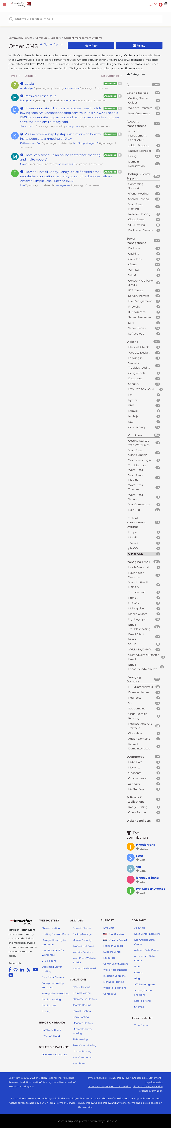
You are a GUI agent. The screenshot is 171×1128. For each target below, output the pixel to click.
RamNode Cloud (51, 1029)
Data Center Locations (147, 933)
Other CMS (23, 46)
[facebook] (10, 969)
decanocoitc (27, 126)
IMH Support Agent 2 (86, 143)
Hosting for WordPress (55, 934)
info (22, 185)
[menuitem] (150, 4)
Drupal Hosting (82, 992)
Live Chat (108, 927)
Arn (138, 866)
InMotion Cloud (51, 1035)
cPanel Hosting (82, 986)
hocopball (26, 100)
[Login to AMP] (155, 4)
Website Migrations (114, 987)
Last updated (110, 75)
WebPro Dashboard (84, 968)
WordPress (79, 1063)
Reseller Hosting (51, 999)
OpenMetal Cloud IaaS (55, 1054)
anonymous (71, 88)
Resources (109, 957)
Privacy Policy (116, 1077)
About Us (139, 927)
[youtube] (35, 969)
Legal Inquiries (153, 1082)
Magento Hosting (83, 1022)
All (143, 84)
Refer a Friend (142, 1000)
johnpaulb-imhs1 (147, 877)
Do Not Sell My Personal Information (109, 1086)
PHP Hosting (80, 1039)
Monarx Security (82, 940)
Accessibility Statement (147, 1077)
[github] (16, 969)
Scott (139, 855)
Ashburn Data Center (146, 950)
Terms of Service (96, 1077)
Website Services (83, 952)
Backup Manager (83, 934)
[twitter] (29, 969)
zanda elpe (26, 88)
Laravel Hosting (82, 1010)
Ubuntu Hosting (82, 1051)
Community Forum (20, 37)
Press (137, 966)
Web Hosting (49, 920)
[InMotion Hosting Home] (23, 4)
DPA (128, 1077)
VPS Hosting (49, 960)
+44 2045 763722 (117, 939)
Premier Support (113, 945)
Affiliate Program (144, 984)
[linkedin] (22, 969)
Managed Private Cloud (55, 993)
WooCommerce (82, 1057)
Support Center (112, 951)
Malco (23, 164)
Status (29, 75)
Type (14, 75)
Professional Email (83, 946)
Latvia (29, 84)
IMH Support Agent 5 (150, 888)
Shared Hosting (51, 928)
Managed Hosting (113, 981)
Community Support (48, 37)
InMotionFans (145, 844)
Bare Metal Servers (53, 977)
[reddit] (11, 975)
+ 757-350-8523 (115, 933)
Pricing (46, 1011)
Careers (138, 972)
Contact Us (109, 993)
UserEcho (110, 1121)
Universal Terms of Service (60, 1102)
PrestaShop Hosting (84, 1045)
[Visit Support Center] (160, 4)
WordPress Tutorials (115, 969)
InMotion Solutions (114, 975)
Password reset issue (40, 96)
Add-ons (77, 920)
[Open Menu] (5, 4)
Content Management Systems (83, 37)
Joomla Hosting (82, 1004)
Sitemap (139, 1006)
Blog (137, 978)
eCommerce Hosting (85, 998)
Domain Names (82, 928)
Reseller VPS (49, 1005)
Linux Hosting (81, 1016)
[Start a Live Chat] (150, 4)
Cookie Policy (102, 1102)
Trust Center (141, 1025)
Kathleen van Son (30, 143)
